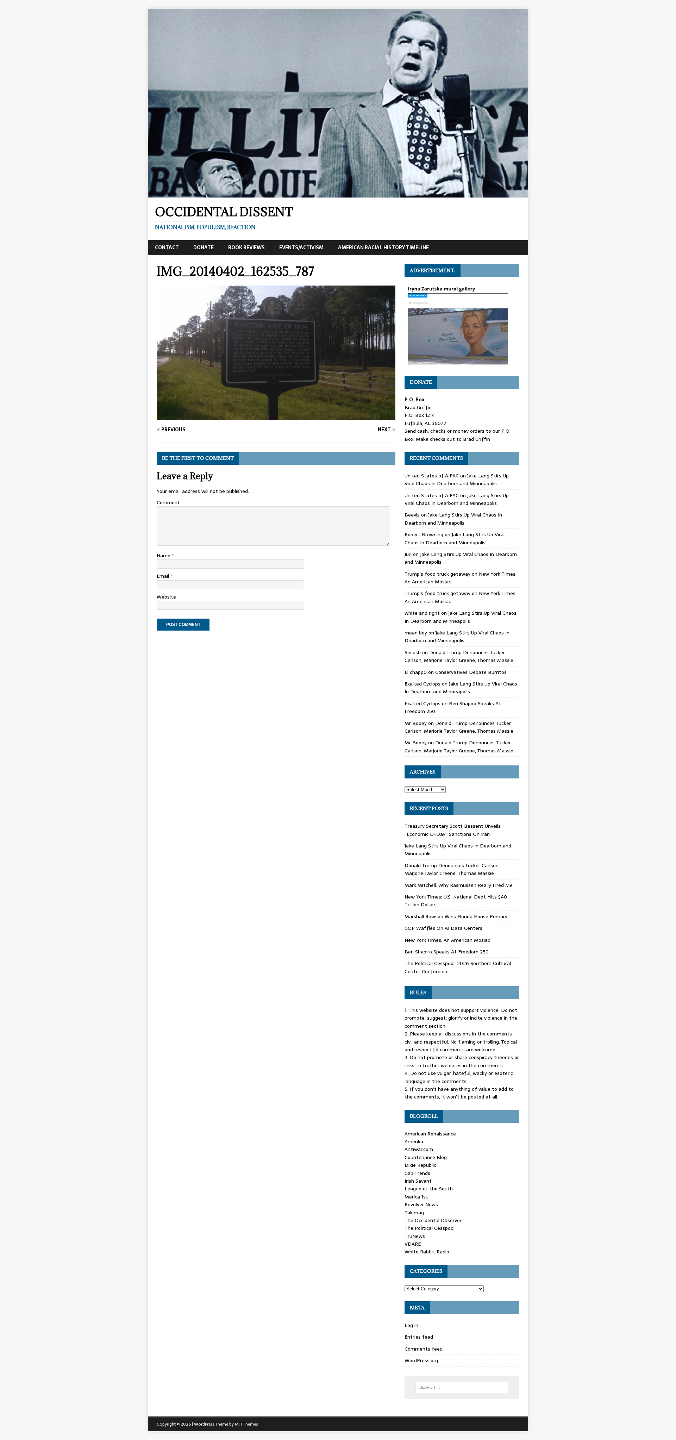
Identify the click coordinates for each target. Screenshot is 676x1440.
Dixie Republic (420, 1165)
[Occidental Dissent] (338, 194)
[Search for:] (462, 1387)
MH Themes (246, 1424)
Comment (168, 502)
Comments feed (424, 1349)
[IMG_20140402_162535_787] (276, 416)
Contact (167, 247)
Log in (411, 1325)
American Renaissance (430, 1134)
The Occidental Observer (433, 1220)
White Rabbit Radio (427, 1252)
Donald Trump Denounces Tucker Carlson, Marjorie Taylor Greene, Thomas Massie (459, 656)
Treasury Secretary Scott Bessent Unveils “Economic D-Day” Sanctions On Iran (453, 830)
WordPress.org (421, 1360)
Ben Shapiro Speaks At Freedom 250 (447, 952)
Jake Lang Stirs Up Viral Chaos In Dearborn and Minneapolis (457, 479)
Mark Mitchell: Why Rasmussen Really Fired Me (459, 885)
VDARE (413, 1244)
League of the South (429, 1188)
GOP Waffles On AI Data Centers (443, 928)
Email (163, 576)
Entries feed (419, 1337)
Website (166, 597)
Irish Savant (418, 1181)
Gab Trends (417, 1173)
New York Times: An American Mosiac (447, 940)
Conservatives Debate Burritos (471, 672)
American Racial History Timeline (383, 247)
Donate (203, 247)
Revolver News (421, 1204)
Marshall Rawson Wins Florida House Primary (456, 916)
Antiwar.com (419, 1149)
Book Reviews (246, 247)
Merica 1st (416, 1197)
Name (164, 555)
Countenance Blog (426, 1157)
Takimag (414, 1212)
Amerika (414, 1141)
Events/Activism (301, 247)
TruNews (415, 1236)
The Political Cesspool (430, 1228)
